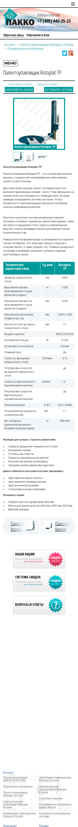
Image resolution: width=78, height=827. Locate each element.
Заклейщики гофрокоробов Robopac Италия (55, 779)
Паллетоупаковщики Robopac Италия (46, 44)
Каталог (10, 44)
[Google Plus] (70, 53)
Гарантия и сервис (47, 84)
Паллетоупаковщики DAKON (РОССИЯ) (15, 779)
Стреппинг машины (50, 798)
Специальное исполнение (25, 48)
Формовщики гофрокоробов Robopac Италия (19, 815)
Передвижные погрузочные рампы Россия (55, 806)
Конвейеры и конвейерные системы (55, 815)
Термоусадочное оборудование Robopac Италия (53, 789)
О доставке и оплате (20, 84)
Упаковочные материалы (18, 786)
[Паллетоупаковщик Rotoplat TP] (18, 157)
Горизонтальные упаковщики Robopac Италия (15, 804)
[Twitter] (64, 53)
